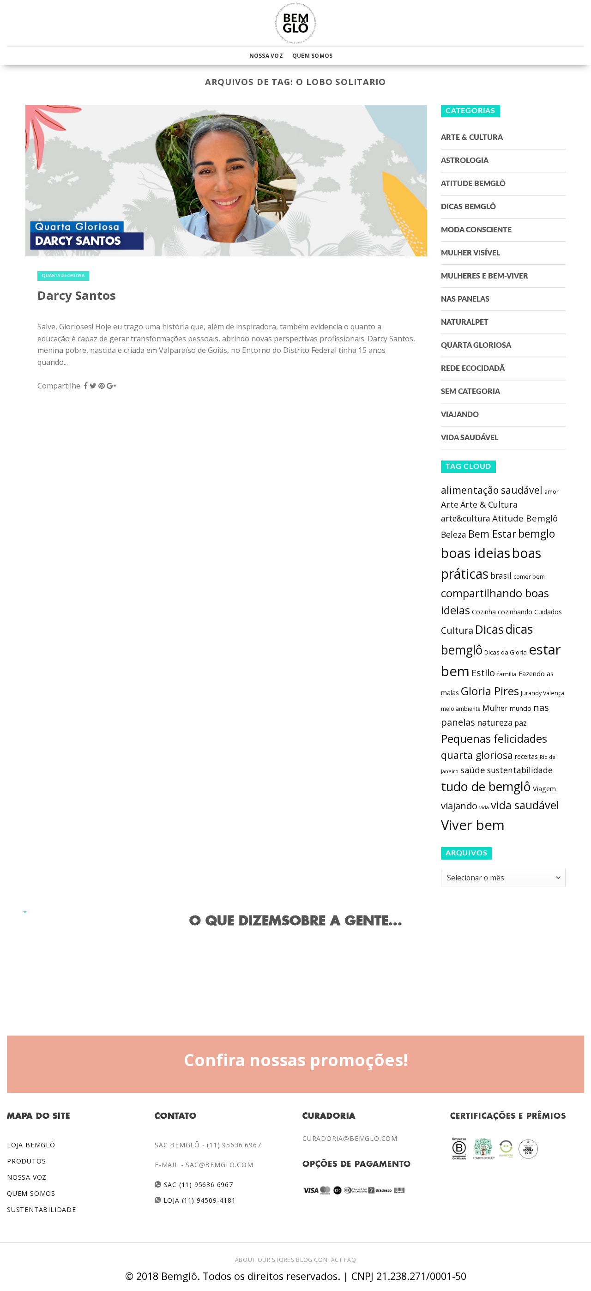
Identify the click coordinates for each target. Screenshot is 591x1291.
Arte (449, 504)
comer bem (529, 576)
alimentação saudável (492, 490)
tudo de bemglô (486, 786)
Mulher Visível (470, 253)
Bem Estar (492, 533)
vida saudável (525, 805)
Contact (328, 1260)
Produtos (26, 1161)
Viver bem (473, 825)
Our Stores (276, 1260)
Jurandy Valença (542, 693)
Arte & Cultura (472, 137)
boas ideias (475, 553)
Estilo (483, 672)
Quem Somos (312, 56)
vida (484, 807)
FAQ (350, 1260)
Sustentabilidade (41, 1209)
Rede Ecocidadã (473, 368)
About (245, 1260)
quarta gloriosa (477, 755)
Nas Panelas (465, 299)
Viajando (460, 414)
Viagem (544, 788)
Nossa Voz (266, 56)
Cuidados (548, 611)
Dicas (489, 629)
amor (551, 492)
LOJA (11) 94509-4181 (199, 1200)
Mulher (495, 708)
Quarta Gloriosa (63, 276)
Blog (304, 1260)
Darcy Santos (76, 295)
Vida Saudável (469, 438)
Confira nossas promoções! (296, 1060)
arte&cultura (465, 518)
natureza (495, 722)
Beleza (453, 534)
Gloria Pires (490, 690)
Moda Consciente (476, 230)
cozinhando (515, 611)
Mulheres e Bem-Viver (484, 276)
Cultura (457, 630)
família (507, 674)
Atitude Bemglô (473, 184)
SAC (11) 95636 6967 (197, 1184)
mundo (520, 708)
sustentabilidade (520, 770)
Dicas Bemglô (468, 207)
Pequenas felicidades (494, 738)
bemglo (536, 534)
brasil (501, 575)
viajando (459, 806)
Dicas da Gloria (505, 652)
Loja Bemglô (31, 1144)
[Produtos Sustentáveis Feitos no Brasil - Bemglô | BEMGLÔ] (295, 23)
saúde (472, 770)
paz (520, 723)
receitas (526, 756)
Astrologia (464, 160)
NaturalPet (464, 322)
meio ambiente (461, 709)
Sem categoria (470, 391)
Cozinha (484, 611)
